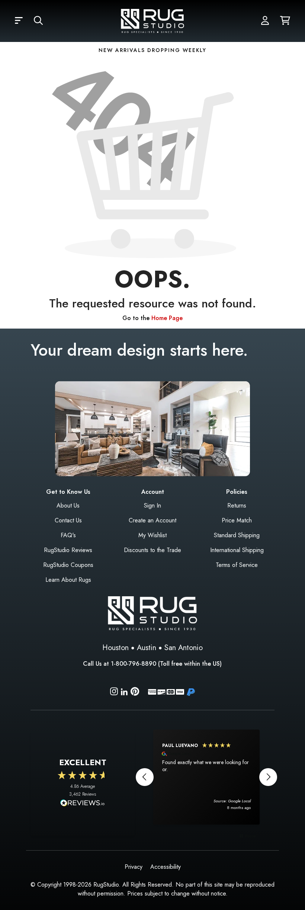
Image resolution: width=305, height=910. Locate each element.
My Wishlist (152, 535)
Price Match (237, 520)
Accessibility (165, 866)
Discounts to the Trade (152, 550)
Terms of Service (237, 565)
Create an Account (152, 520)
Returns (236, 505)
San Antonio (183, 647)
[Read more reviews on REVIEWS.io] (82, 803)
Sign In (152, 505)
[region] (206, 777)
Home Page (167, 318)
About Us (68, 505)
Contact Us (68, 520)
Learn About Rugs (68, 579)
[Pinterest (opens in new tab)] (135, 692)
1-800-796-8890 (133, 663)
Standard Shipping (237, 535)
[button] (18, 20)
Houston (115, 647)
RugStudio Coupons (68, 565)
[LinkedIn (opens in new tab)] (124, 691)
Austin (146, 647)
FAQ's (68, 535)
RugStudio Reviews (68, 550)
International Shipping (237, 550)
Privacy (133, 866)
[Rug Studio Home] (152, 20)
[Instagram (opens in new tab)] (114, 692)
